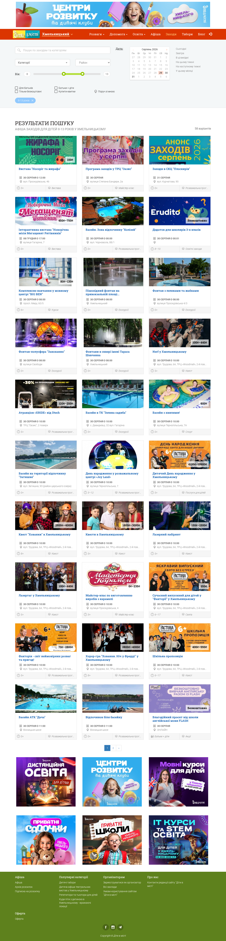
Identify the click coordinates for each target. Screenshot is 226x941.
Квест (189, 370)
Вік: (17, 74)
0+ (89, 188)
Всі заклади (110, 886)
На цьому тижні (185, 62)
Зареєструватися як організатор (122, 882)
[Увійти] (211, 34)
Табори (187, 34)
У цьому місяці (184, 70)
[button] (57, 34)
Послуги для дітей (196, 492)
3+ (22, 188)
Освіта (138, 34)
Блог (201, 34)
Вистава (56, 188)
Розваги (96, 34)
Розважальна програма (197, 188)
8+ (22, 553)
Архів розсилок (23, 886)
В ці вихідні (182, 57)
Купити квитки (67, 91)
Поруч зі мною (106, 91)
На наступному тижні (188, 66)
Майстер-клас (126, 188)
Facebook (106, 927)
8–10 (157, 248)
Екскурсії (124, 309)
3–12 (91, 492)
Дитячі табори (67, 882)
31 (133, 76)
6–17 (157, 614)
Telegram (120, 927)
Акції (188, 736)
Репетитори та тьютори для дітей (78, 894)
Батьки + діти (66, 88)
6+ (22, 309)
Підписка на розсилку (27, 891)
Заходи (171, 34)
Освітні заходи (194, 248)
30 (166, 72)
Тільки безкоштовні (30, 91)
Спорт (189, 431)
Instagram (113, 927)
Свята (189, 614)
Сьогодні (181, 48)
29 (160, 72)
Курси (55, 309)
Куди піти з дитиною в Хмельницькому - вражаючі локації (75, 903)
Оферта (19, 918)
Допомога (118, 34)
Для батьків (26, 88)
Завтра (180, 53)
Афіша (155, 34)
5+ (156, 370)
